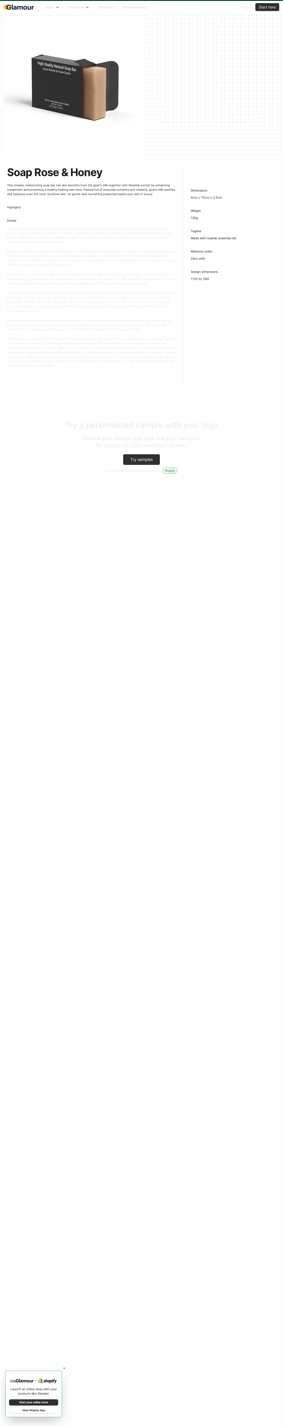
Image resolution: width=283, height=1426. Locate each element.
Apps (49, 7)
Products (76, 7)
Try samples (141, 459)
